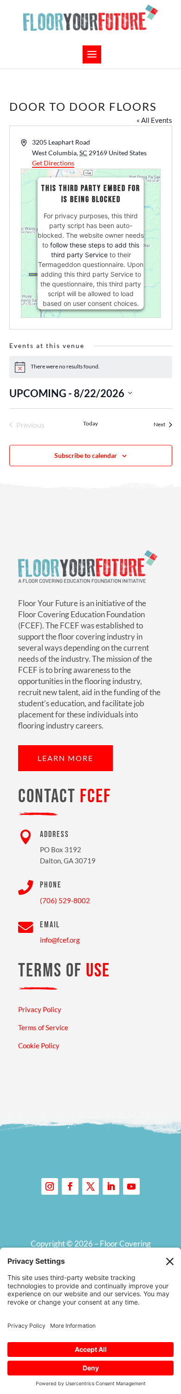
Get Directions (53, 163)
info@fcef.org (60, 940)
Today (90, 423)
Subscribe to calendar (85, 455)
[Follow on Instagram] (49, 1186)
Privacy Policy (39, 1009)
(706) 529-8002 (65, 900)
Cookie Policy (38, 1045)
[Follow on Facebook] (70, 1186)
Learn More (65, 758)
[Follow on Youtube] (131, 1186)
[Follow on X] (90, 1186)
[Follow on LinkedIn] (111, 1186)
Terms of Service (43, 1027)
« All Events (154, 120)
